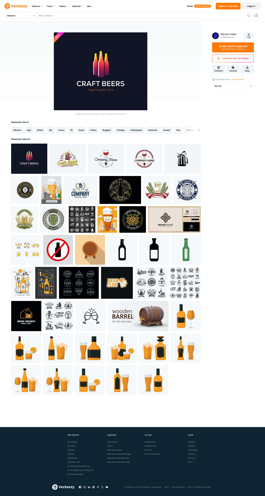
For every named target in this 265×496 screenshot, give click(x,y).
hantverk (152, 130)
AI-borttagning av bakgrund (80, 470)
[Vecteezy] (15, 6)
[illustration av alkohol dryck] (186, 316)
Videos (62, 6)
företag (120, 130)
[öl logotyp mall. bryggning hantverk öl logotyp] (80, 190)
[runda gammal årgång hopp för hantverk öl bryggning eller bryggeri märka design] (53, 219)
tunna (61, 130)
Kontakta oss (150, 446)
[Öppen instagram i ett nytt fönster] (84, 487)
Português (193, 450)
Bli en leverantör (152, 454)
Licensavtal (112, 442)
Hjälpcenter (150, 442)
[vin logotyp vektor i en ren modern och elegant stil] (106, 159)
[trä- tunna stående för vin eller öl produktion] (90, 250)
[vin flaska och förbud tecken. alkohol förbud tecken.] (58, 250)
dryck (81, 130)
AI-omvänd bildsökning (78, 466)
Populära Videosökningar (118, 462)
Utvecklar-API (73, 462)
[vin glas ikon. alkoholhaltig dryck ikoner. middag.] (186, 250)
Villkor (166, 487)
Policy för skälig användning (199, 487)
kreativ (166, 130)
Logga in (251, 6)
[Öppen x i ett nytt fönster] (102, 487)
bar (50, 130)
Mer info (218, 86)
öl (71, 130)
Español (191, 446)
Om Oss (148, 450)
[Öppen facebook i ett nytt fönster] (80, 487)
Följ (248, 37)
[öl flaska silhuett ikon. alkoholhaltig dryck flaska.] (154, 250)
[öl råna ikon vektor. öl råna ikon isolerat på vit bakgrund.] (183, 159)
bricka (40, 130)
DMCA (110, 446)
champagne (136, 130)
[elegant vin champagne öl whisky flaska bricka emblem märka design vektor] (120, 190)
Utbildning (72, 458)
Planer (190, 6)
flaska (93, 130)
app (29, 130)
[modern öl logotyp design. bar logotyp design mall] (68, 159)
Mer (89, 6)
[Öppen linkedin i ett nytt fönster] (89, 487)
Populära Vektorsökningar (119, 454)
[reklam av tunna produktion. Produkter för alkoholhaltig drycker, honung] (138, 316)
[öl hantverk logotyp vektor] (26, 250)
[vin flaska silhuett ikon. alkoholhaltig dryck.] (122, 250)
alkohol (17, 130)
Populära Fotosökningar (118, 458)
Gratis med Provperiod (233, 47)
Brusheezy (72, 442)
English (191, 442)
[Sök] (248, 15)
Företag (71, 454)
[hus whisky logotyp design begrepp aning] (26, 316)
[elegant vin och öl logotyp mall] (29, 159)
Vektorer (36, 6)
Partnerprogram (114, 450)
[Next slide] (196, 130)
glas (178, 130)
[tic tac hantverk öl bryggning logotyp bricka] (25, 190)
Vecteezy (71, 446)
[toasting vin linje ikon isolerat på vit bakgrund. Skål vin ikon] (91, 316)
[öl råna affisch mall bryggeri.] (51, 190)
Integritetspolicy (178, 487)
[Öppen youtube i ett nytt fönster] (107, 487)
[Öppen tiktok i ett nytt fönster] (98, 487)
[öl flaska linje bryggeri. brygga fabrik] (22, 283)
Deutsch (192, 454)
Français (192, 458)
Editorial (76, 6)
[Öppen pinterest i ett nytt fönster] (93, 487)
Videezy (71, 450)
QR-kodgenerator (75, 474)
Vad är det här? (238, 79)
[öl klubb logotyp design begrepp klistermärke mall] (117, 283)
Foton (50, 6)
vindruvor (191, 130)
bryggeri (107, 130)
